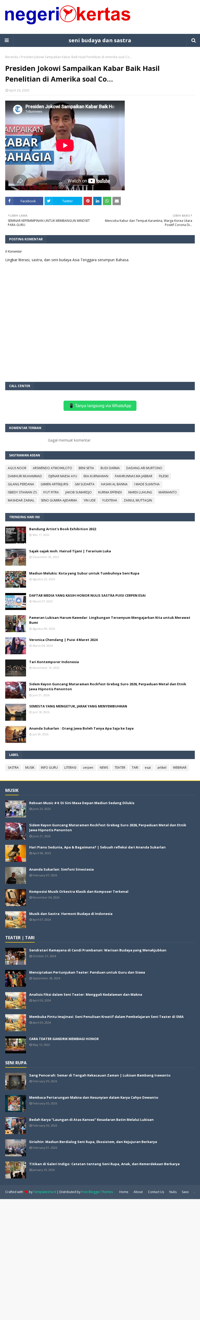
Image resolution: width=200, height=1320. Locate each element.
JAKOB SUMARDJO (78, 492)
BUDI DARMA (110, 468)
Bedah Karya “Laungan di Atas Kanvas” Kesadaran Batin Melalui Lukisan (91, 1119)
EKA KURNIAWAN (96, 476)
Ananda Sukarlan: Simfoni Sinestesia (61, 869)
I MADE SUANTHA (147, 484)
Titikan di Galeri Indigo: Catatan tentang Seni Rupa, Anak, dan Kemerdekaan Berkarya (104, 1164)
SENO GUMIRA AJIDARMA (59, 500)
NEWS (104, 767)
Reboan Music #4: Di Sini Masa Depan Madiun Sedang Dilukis (81, 802)
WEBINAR (179, 767)
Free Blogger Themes (97, 1192)
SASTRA (13, 767)
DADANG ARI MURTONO (144, 468)
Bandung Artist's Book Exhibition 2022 (62, 529)
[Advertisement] (100, 1259)
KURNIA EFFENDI (110, 492)
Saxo (185, 1192)
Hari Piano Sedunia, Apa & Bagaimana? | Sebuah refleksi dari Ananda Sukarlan (97, 847)
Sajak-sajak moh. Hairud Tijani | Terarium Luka (70, 551)
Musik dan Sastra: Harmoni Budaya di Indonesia (71, 913)
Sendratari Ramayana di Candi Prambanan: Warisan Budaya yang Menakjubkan (97, 950)
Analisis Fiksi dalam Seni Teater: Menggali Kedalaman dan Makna (85, 994)
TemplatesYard (44, 1192)
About (138, 1192)
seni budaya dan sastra (100, 40)
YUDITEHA (109, 500)
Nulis (173, 1192)
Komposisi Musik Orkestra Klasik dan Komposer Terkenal (78, 891)
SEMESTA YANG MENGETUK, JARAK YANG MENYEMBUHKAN (78, 706)
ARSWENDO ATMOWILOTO (52, 468)
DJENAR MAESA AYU (62, 476)
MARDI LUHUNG (140, 492)
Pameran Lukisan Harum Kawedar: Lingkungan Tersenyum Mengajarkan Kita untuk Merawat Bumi (109, 620)
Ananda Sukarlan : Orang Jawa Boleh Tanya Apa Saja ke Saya (81, 728)
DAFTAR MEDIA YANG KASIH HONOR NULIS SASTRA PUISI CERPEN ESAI (87, 595)
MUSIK (29, 767)
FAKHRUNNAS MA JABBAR (133, 476)
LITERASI (70, 767)
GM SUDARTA (85, 484)
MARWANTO (168, 492)
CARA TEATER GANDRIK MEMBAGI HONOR (64, 1038)
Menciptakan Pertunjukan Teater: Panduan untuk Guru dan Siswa (87, 972)
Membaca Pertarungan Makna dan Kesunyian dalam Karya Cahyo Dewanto (93, 1097)
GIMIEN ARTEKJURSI (54, 484)
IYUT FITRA (51, 492)
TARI (135, 767)
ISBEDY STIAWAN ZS (22, 492)
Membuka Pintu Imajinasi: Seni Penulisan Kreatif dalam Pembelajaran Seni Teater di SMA (106, 1016)
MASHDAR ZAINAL (21, 500)
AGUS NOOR (17, 468)
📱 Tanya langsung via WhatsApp (100, 406)
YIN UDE (90, 500)
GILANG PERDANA (21, 484)
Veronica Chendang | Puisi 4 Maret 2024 (63, 639)
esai (148, 767)
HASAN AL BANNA (114, 484)
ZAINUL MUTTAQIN (138, 500)
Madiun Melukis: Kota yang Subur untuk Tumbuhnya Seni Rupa (84, 573)
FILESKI (163, 476)
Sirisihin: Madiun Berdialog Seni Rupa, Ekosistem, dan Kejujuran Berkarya (93, 1141)
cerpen (88, 767)
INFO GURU (49, 767)
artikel (161, 767)
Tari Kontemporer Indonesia (54, 661)
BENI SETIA (86, 468)
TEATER (120, 767)
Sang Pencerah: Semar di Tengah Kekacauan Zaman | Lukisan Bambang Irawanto (100, 1075)
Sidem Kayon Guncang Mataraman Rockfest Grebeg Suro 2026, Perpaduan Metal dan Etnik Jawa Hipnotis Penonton (107, 687)
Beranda (11, 57)
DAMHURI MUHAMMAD (25, 476)
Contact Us (156, 1192)
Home (123, 1192)
